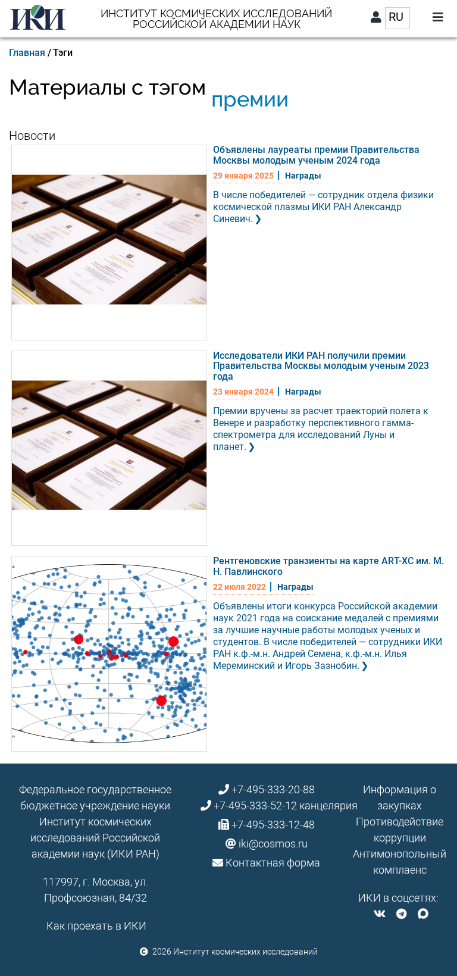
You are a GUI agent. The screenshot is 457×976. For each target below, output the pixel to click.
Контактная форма (273, 862)
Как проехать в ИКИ (96, 925)
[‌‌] (380, 914)
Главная (27, 52)
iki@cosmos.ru (273, 843)
